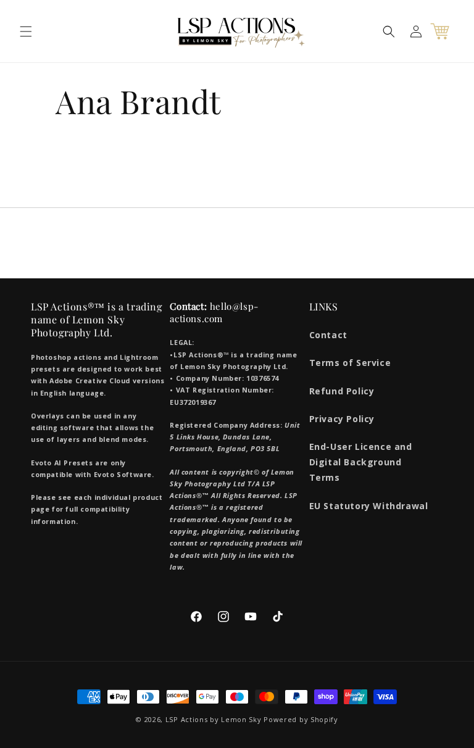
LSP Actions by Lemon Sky (213, 719)
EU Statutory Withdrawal (368, 506)
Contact (328, 335)
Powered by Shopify (301, 719)
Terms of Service (350, 362)
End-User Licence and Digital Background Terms (360, 462)
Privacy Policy (342, 419)
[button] (26, 31)
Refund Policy (342, 391)
